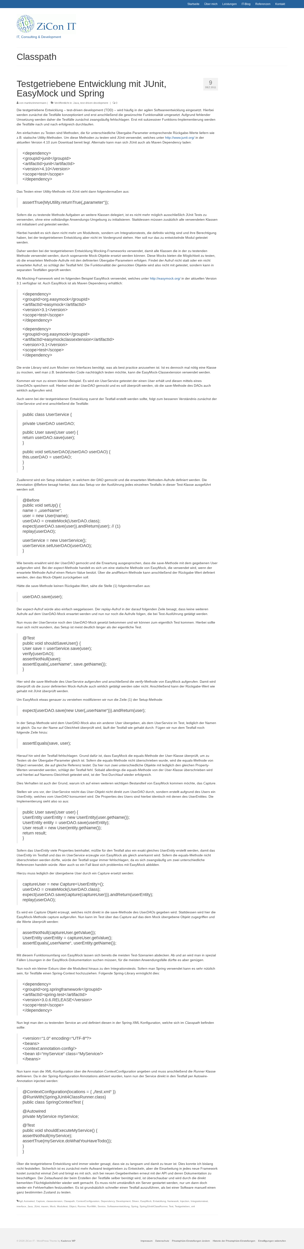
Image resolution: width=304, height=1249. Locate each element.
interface (21, 1206)
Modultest (62, 1206)
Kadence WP (68, 1240)
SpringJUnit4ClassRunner (153, 1206)
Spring (134, 1206)
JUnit (37, 1206)
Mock (53, 1206)
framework (173, 1201)
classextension (54, 1201)
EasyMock (146, 1201)
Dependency (108, 1201)
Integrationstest (199, 1201)
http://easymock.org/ (165, 278)
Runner (82, 1206)
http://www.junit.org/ (180, 137)
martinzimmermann (35, 102)
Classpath (69, 1201)
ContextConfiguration (88, 1201)
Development (123, 1201)
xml (193, 1206)
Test (171, 1206)
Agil (21, 1201)
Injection (184, 1201)
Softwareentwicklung (118, 1206)
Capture (40, 1201)
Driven (135, 1201)
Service (102, 1206)
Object (72, 1206)
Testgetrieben (182, 1206)
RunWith (91, 1206)
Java (76, 102)
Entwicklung (159, 1201)
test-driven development (94, 102)
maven (44, 1206)
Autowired (29, 1201)
